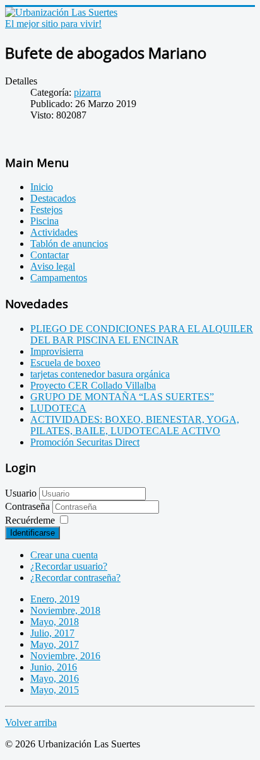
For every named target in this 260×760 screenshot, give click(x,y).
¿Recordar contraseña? (75, 577)
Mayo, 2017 (54, 644)
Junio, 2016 (53, 667)
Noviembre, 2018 (65, 610)
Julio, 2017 (52, 633)
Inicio (41, 186)
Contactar (49, 255)
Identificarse (32, 533)
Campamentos (58, 277)
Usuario (21, 493)
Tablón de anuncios (69, 243)
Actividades (54, 232)
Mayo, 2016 (54, 678)
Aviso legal (52, 266)
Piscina (44, 221)
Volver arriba (31, 722)
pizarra (87, 92)
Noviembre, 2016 (65, 655)
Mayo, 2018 (54, 621)
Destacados (53, 198)
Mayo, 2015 (54, 689)
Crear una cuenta (64, 555)
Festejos (46, 209)
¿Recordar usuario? (68, 566)
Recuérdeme (30, 520)
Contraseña (28, 506)
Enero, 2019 (55, 599)
